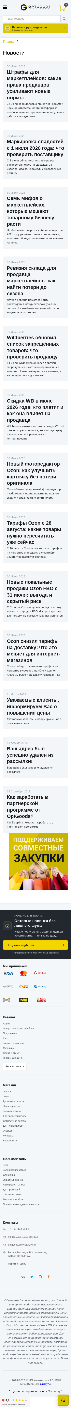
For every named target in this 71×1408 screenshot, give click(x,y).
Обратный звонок (13, 1180)
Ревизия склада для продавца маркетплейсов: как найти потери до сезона (31, 280)
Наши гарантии (11, 1106)
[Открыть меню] (5, 7)
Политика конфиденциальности (21, 1204)
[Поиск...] (64, 18)
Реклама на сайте (13, 1199)
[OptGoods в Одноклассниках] (49, 1276)
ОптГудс (45, 1383)
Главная (9, 41)
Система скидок (12, 1194)
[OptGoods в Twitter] (31, 1276)
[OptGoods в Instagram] (40, 1276)
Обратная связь (17, 1263)
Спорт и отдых (11, 1053)
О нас (6, 1096)
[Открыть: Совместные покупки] (38, 861)
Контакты (8, 1135)
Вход (5, 1165)
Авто (5, 1038)
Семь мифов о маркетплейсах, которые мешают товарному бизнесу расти (30, 211)
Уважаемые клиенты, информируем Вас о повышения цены (33, 706)
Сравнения (9, 1175)
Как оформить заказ (14, 1184)
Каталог (9, 1017)
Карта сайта (10, 1140)
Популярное (10, 1033)
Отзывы (7, 1130)
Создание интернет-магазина (28, 1391)
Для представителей (14, 1116)
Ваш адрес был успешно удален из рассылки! (30, 755)
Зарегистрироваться (14, 1170)
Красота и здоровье (14, 1043)
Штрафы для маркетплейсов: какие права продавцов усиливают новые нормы (34, 84)
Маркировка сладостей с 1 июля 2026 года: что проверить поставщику (35, 148)
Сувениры (8, 1048)
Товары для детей (13, 1057)
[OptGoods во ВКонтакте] (23, 1276)
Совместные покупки (14, 1121)
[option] (38, 861)
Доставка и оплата (13, 1101)
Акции (6, 1023)
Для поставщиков (12, 1125)
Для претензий (11, 1189)
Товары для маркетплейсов (18, 1028)
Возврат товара (12, 1111)
